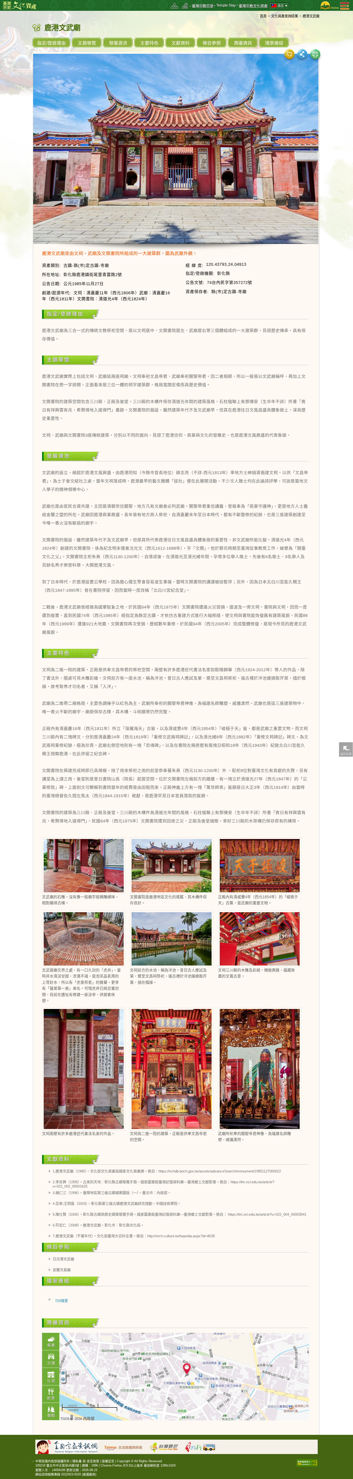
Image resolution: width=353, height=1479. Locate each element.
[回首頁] (328, 5)
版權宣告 (108, 1461)
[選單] (344, 6)
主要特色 (149, 43)
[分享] (302, 54)
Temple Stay (226, 5)
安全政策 (93, 1461)
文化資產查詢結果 (284, 16)
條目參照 (212, 43)
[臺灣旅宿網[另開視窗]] (125, 1446)
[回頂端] (346, 865)
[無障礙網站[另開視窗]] (307, 1463)
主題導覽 (87, 43)
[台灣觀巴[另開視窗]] (166, 1446)
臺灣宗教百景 (202, 6)
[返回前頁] (346, 749)
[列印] (315, 54)
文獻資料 (180, 43)
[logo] (19, 5)
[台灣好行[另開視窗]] (202, 1446)
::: (257, 15)
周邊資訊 (243, 43)
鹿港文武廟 (311, 16)
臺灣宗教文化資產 (253, 6)
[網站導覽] (174, 6)
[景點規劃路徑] (185, 6)
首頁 (263, 16)
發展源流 (118, 43)
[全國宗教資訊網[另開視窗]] (79, 1446)
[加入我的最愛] (289, 54)
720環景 (61, 1301)
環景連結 (274, 43)
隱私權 (77, 1461)
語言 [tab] (281, 5)
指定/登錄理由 (51, 43)
